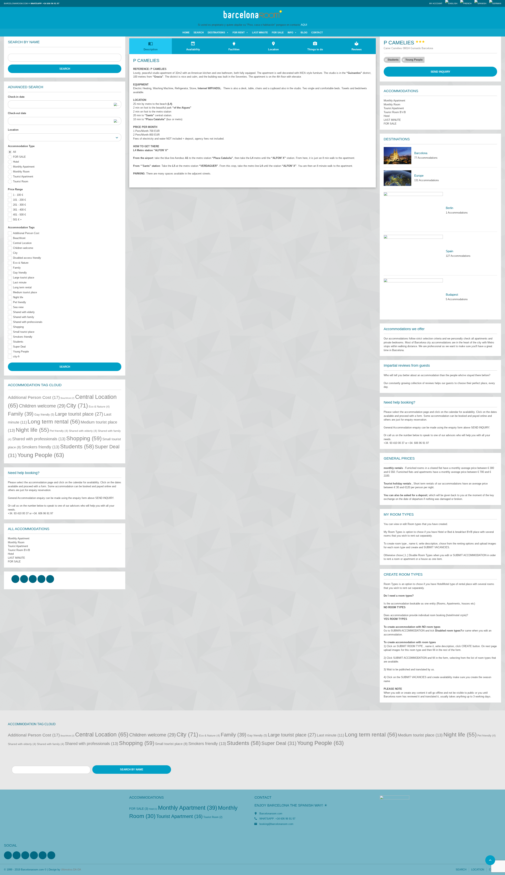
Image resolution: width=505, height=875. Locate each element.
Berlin (449, 208)
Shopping (18, 326)
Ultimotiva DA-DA (71, 869)
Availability (193, 46)
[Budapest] (413, 297)
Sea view (18, 307)
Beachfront (19, 238)
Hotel (16, 161)
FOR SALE (278, 32)
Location (13, 129)
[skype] (50, 579)
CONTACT (317, 32)
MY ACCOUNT (435, 3)
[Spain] (413, 253)
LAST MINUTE (260, 32)
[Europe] (397, 178)
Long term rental (22, 287)
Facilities (233, 46)
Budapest (452, 294)
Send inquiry (440, 71)
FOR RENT (239, 32)
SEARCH (199, 32)
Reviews (357, 46)
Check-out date (17, 113)
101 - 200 (19, 199)
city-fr (16, 356)
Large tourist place (23, 277)
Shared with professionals (27, 321)
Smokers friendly (22, 336)
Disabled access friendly (27, 257)
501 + (17, 219)
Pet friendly (19, 302)
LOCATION (477, 869)
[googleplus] (41, 579)
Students (18, 341)
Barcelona (420, 153)
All (14, 151)
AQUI (304, 24)
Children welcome (23, 247)
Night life (18, 297)
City (15, 252)
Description (151, 46)
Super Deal (19, 346)
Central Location (22, 243)
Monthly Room (21, 171)
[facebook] (15, 579)
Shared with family (23, 317)
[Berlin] (413, 210)
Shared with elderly (24, 312)
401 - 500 (19, 214)
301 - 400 (19, 209)
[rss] (25, 855)
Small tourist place (23, 331)
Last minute (19, 282)
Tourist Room (20, 181)
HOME (186, 32)
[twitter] (24, 579)
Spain (449, 251)
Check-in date (16, 96)
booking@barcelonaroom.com (276, 824)
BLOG (304, 32)
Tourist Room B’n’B (19, 550)
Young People (21, 351)
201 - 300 (19, 204)
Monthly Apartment (24, 166)
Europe (419, 175)
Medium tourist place (25, 292)
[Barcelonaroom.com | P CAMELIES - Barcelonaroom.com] (252, 15)
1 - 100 (18, 194)
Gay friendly (20, 272)
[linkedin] (33, 579)
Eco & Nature (20, 262)
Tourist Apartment (23, 176)
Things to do (315, 46)
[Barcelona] (397, 155)
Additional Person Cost (26, 233)
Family (17, 267)
